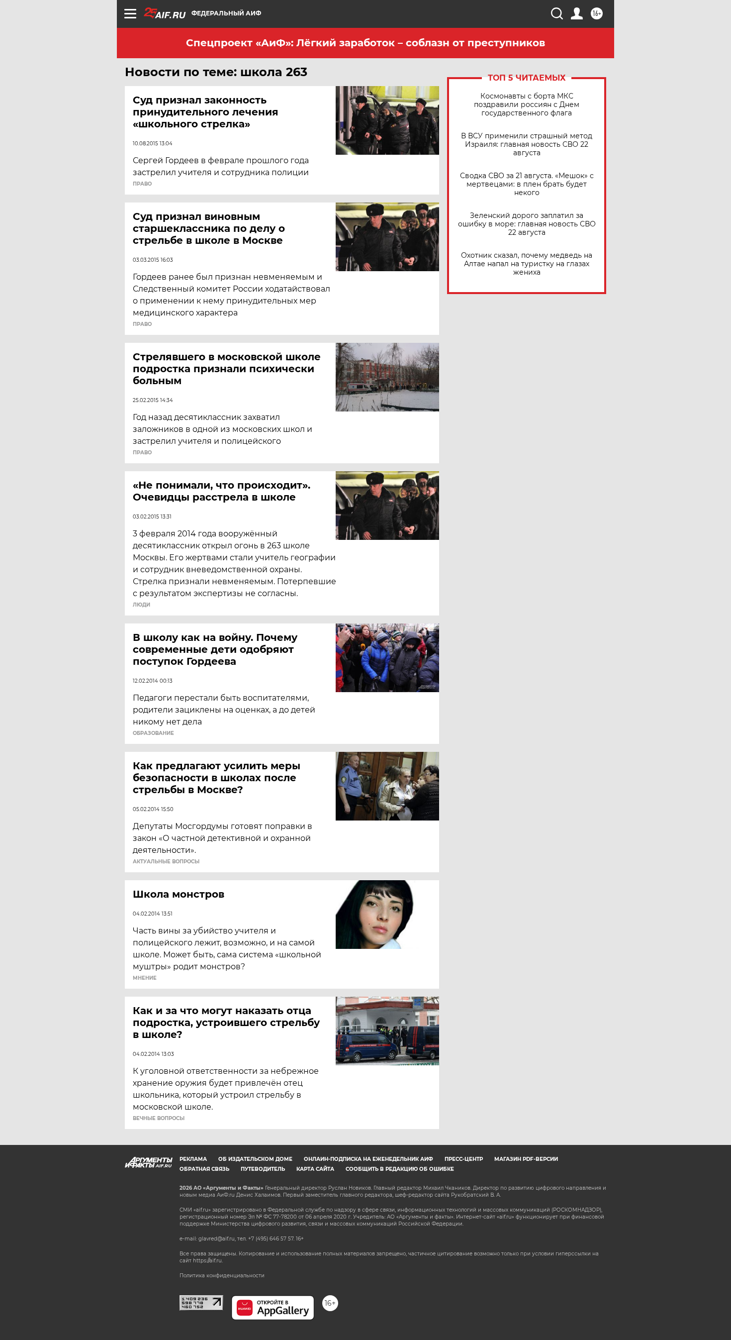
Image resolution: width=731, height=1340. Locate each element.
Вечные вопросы (158, 1118)
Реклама (193, 1159)
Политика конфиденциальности (222, 1275)
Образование (153, 733)
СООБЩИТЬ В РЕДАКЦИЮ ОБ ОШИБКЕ (400, 1169)
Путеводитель (263, 1169)
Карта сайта (315, 1169)
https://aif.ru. (208, 1260)
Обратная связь (204, 1169)
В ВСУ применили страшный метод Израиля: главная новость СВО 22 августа (526, 144)
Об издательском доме (255, 1159)
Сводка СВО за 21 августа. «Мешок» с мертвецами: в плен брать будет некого (527, 184)
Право (142, 184)
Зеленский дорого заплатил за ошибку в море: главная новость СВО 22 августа (527, 224)
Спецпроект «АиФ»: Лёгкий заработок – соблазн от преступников (365, 43)
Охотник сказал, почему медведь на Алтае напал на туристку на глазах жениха (526, 264)
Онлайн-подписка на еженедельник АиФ (368, 1159)
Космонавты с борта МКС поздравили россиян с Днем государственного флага (526, 104)
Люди (141, 605)
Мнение (145, 978)
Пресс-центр (464, 1159)
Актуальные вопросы (166, 861)
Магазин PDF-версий (526, 1159)
